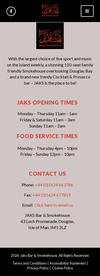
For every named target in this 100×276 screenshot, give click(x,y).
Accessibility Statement (68, 263)
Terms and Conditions (29, 263)
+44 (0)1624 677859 (52, 194)
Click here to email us (53, 204)
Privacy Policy (38, 268)
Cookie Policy (62, 268)
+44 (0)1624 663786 (54, 184)
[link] (50, 9)
